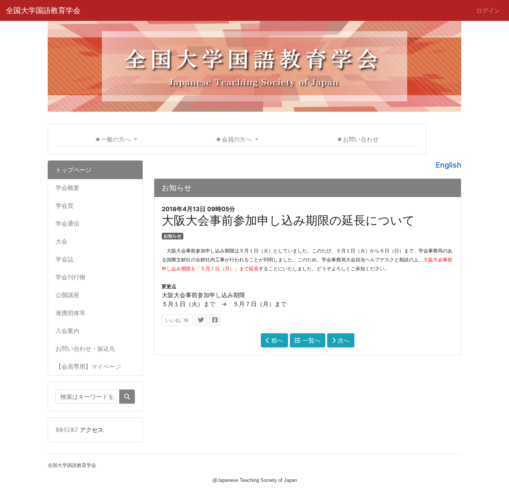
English (448, 164)
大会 (61, 241)
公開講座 (67, 295)
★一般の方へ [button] (114, 139)
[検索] (127, 397)
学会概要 (67, 187)
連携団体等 (70, 313)
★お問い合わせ (357, 139)
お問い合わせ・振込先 (85, 348)
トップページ (73, 170)
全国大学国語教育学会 (43, 10)
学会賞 (64, 205)
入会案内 (67, 330)
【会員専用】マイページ (88, 366)
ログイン (488, 10)
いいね (176, 320)
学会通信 (67, 223)
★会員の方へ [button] (234, 139)
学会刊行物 (70, 277)
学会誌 (64, 259)
